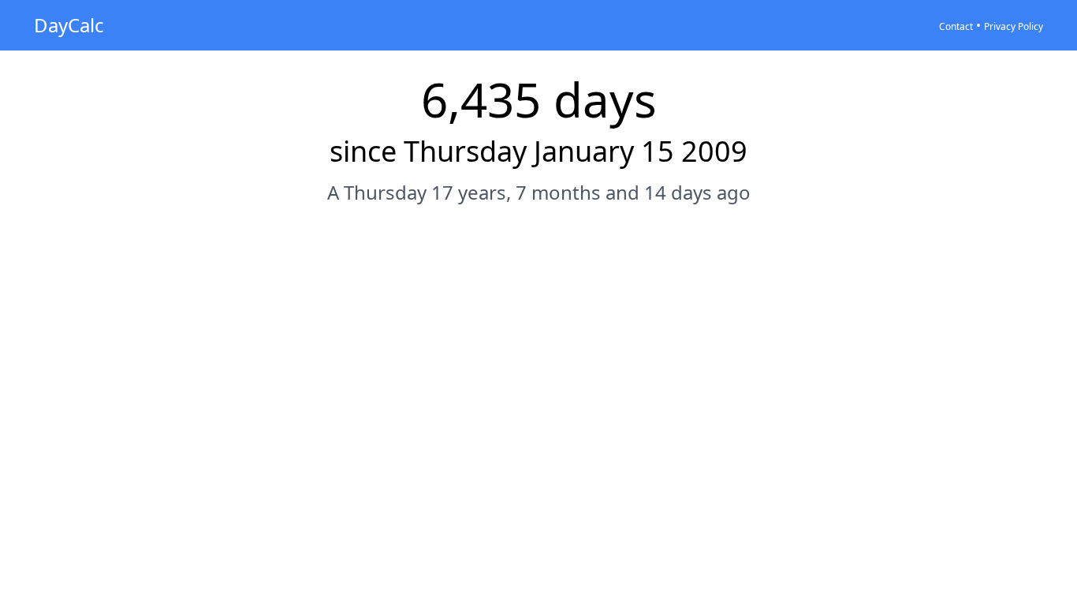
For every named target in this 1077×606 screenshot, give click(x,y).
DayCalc (69, 25)
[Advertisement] (538, 265)
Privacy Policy (1013, 26)
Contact (956, 26)
